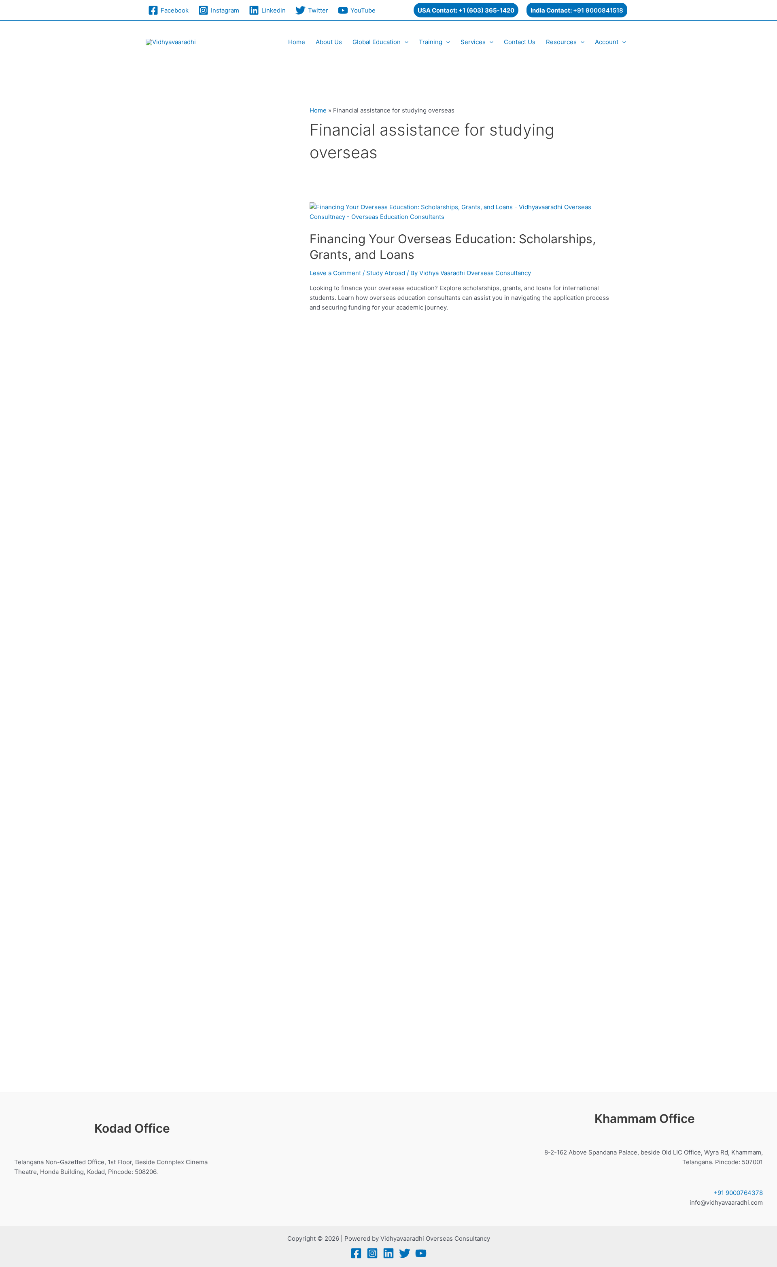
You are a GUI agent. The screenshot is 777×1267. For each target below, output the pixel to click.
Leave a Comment (335, 273)
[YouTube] (421, 1253)
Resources (561, 42)
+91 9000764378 (738, 1193)
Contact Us (519, 42)
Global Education (376, 42)
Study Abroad (385, 273)
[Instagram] (372, 1253)
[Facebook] (356, 1253)
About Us (329, 42)
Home (296, 42)
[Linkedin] (388, 1253)
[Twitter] (404, 1253)
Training (430, 42)
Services (473, 42)
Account (606, 42)
